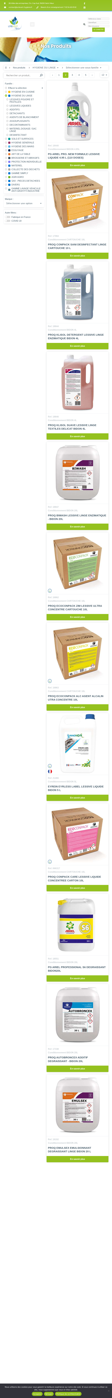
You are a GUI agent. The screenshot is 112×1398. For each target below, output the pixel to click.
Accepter (37, 1394)
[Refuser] (108, 1390)
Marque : (9, 199)
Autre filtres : (11, 213)
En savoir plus (77, 165)
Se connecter (98, 29)
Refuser (48, 1394)
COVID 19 (16, 221)
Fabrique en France (21, 217)
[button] (32, 24)
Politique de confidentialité (68, 1394)
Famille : (9, 83)
